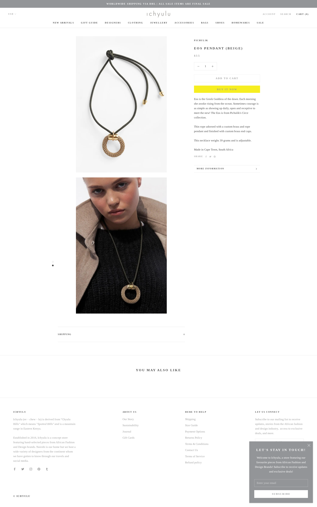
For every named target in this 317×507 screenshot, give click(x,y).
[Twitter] (210, 157)
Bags (205, 22)
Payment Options (195, 431)
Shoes (220, 22)
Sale (260, 22)
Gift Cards (129, 437)
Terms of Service (195, 456)
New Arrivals (63, 22)
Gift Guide (89, 22)
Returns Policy (193, 437)
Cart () (302, 14)
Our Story (128, 419)
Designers (113, 22)
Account (269, 14)
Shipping (64, 334)
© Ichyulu (21, 496)
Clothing (135, 22)
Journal (127, 431)
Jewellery (159, 22)
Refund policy (193, 462)
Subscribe (281, 494)
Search (285, 14)
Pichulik (201, 40)
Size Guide (191, 425)
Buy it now (227, 89)
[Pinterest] (215, 157)
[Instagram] (30, 469)
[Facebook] (206, 157)
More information (210, 169)
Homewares (241, 22)
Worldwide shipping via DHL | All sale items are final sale (158, 4)
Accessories (184, 22)
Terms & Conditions (197, 444)
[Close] (308, 445)
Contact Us (191, 450)
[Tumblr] (47, 469)
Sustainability (131, 425)
